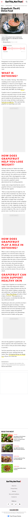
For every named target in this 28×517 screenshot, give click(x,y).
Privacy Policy (14, 488)
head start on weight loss (8, 102)
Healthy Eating (9, 5)
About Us (14, 485)
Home (2, 5)
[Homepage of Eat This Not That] (13, 481)
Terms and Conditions (14, 494)
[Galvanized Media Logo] (14, 510)
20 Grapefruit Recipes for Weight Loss (13, 355)
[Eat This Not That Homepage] (14, 1)
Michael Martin (6, 42)
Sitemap (14, 491)
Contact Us (14, 496)
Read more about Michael (7, 366)
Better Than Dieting (12, 294)
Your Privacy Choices (15, 516)
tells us (22, 89)
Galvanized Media (11, 512)
